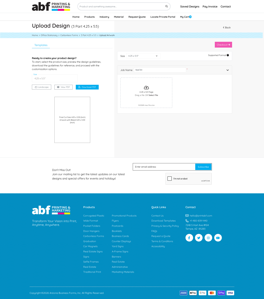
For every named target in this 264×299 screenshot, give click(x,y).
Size (122, 55)
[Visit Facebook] (189, 238)
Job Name (126, 70)
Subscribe (203, 166)
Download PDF (89, 87)
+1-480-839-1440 (198, 220)
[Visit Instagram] (208, 238)
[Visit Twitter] (199, 238)
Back (228, 27)
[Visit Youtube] (218, 238)
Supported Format (217, 55)
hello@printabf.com (201, 215)
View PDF (65, 87)
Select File (153, 95)
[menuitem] (76, 17)
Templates (40, 45)
